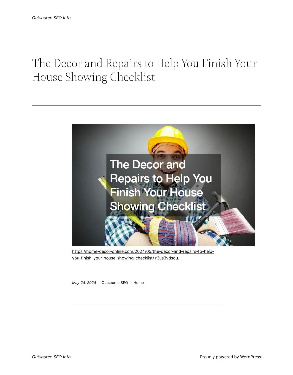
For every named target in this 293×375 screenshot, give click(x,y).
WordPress (250, 356)
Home (138, 282)
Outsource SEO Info (51, 17)
